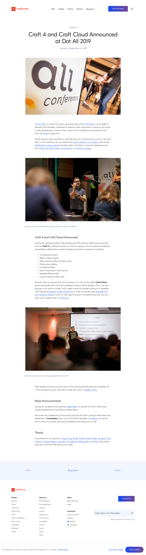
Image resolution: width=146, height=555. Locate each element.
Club (109, 438)
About (69, 497)
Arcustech (62, 441)
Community (71, 511)
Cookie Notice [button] (63, 550)
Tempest (102, 438)
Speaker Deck (91, 390)
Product (14, 497)
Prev (28, 470)
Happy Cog (66, 438)
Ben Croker (54, 148)
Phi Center (89, 124)
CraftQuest (72, 441)
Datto (88, 438)
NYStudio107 (83, 441)
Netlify (94, 438)
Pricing (70, 9)
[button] (134, 550)
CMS (53, 9)
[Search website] (132, 9)
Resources (89, 9)
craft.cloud (64, 298)
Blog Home (73, 470)
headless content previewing (60, 291)
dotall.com (94, 418)
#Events (73, 28)
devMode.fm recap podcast (47, 145)
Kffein (95, 441)
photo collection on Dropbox (85, 142)
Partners (79, 9)
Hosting (61, 9)
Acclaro (38, 441)
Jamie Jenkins (66, 148)
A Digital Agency (49, 441)
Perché (46, 133)
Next (118, 470)
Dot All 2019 (40, 124)
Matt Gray (44, 148)
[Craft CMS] (26, 9)
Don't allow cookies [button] (116, 550)
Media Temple (79, 438)
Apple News (72, 406)
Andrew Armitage (83, 148)
